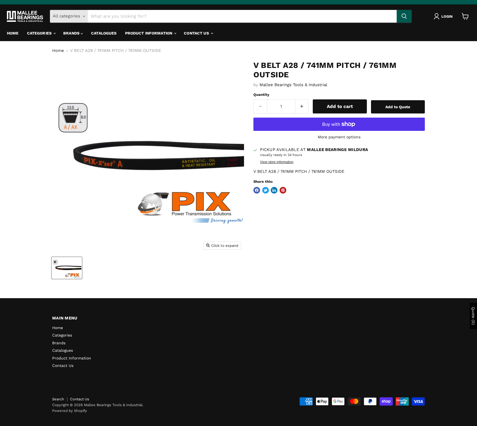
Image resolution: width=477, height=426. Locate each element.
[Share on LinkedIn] (274, 190)
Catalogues (103, 33)
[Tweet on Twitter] (265, 190)
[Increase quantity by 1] (302, 106)
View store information (276, 162)
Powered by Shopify (69, 411)
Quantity (261, 94)
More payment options (339, 137)
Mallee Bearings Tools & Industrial (293, 84)
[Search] (404, 16)
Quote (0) (473, 316)
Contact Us (197, 33)
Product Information (149, 33)
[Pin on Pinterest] (283, 190)
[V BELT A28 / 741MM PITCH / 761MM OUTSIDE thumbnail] (67, 268)
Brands (72, 33)
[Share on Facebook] (256, 190)
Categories (40, 33)
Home (13, 33)
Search (58, 399)
